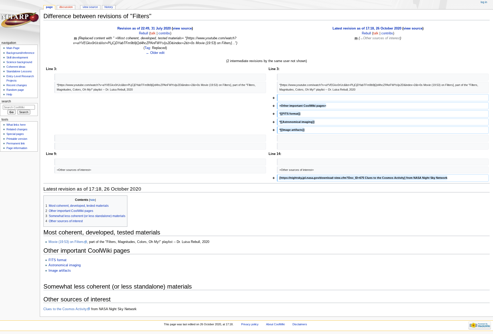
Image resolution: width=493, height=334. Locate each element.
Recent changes (16, 85)
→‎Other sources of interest (380, 38)
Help (9, 94)
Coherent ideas (15, 66)
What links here (16, 124)
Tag (147, 48)
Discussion (66, 6)
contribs (164, 33)
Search (6, 101)
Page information (16, 148)
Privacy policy (250, 324)
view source (182, 28)
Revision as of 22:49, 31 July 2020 (144, 28)
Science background (19, 62)
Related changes (16, 129)
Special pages (15, 133)
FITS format (58, 260)
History (109, 6)
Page (49, 6)
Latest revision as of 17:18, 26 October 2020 (367, 28)
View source (90, 6)
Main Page (13, 48)
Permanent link (15, 143)
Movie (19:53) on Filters (66, 242)
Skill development (17, 57)
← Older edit (155, 53)
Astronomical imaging (65, 265)
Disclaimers (299, 324)
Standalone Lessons (19, 71)
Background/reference (20, 52)
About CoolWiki (275, 324)
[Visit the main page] (20, 20)
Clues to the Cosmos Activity (65, 309)
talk (153, 33)
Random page (15, 89)
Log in (484, 2)
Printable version (16, 138)
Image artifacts (60, 270)
